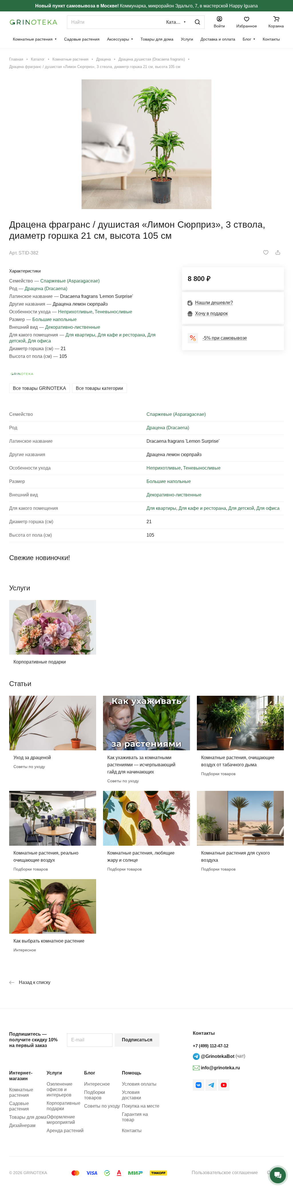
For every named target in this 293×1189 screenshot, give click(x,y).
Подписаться (137, 1039)
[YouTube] (223, 1085)
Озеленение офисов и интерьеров (59, 1089)
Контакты (132, 1130)
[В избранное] (266, 252)
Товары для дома (27, 1117)
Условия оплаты (139, 1084)
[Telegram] (211, 1085)
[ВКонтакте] (198, 1085)
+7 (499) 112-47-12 (210, 1045)
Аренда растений (65, 1130)
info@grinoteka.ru (220, 1067)
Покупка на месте (140, 1106)
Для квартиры (80, 334)
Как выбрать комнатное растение (48, 941)
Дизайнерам (22, 1125)
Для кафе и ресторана (121, 334)
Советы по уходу (102, 1106)
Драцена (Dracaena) (46, 288)
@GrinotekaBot (217, 1056)
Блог (89, 1072)
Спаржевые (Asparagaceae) (70, 280)
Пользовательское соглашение (225, 1172)
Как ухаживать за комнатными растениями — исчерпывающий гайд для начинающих (141, 764)
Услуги (54, 1072)
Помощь (131, 1072)
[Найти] (197, 22)
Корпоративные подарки (39, 661)
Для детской (241, 508)
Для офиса (39, 340)
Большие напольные (54, 319)
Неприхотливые (75, 311)
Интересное (97, 1084)
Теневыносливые (113, 311)
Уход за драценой (32, 757)
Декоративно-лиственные (72, 327)
